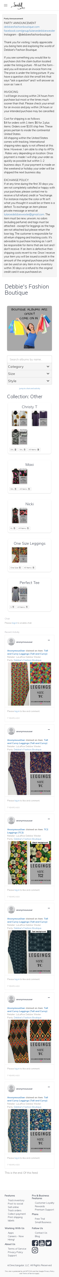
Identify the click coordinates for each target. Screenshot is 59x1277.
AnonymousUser (16, 650)
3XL (22, 449)
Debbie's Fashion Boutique (27, 660)
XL (12, 528)
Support (12, 1255)
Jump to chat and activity (29, 388)
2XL (13, 449)
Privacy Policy (15, 1252)
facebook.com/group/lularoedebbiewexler (29, 30)
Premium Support (44, 1209)
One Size (15, 567)
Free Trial (40, 1218)
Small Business (43, 1222)
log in (14, 623)
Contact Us (41, 1232)
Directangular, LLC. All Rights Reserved (30, 1265)
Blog (37, 1236)
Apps (11, 1232)
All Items (34, 449)
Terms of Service (17, 1248)
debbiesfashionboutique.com (21, 26)
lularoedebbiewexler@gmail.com (24, 214)
